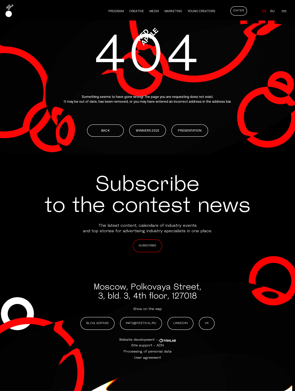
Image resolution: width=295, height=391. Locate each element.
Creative (136, 11)
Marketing (173, 11)
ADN (160, 345)
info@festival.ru (141, 323)
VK (207, 323)
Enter (238, 10)
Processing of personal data (148, 351)
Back (105, 130)
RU (272, 11)
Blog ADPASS (97, 323)
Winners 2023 (147, 130)
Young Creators (201, 11)
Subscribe (147, 245)
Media (154, 11)
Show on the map (147, 309)
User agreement (147, 358)
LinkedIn (180, 323)
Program (116, 11)
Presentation (189, 130)
